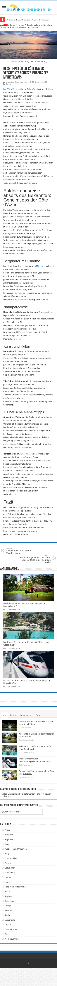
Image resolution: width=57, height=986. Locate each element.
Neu (4, 715)
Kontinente (10, 872)
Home (12, 25)
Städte (7, 915)
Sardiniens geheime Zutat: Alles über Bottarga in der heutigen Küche (35, 559)
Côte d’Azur (12, 89)
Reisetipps (9, 901)
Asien (7, 844)
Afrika (7, 830)
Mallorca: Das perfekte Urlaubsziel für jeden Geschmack (29, 20)
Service (8, 906)
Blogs (7, 853)
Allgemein (9, 835)
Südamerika (10, 920)
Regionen (9, 896)
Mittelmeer (41, 266)
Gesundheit (10, 868)
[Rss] (28, 963)
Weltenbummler (12, 939)
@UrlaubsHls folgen (10, 812)
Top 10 (8, 925)
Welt (7, 934)
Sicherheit (9, 910)
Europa (20, 25)
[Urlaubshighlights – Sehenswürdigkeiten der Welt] (28, 7)
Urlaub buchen (11, 929)
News (7, 882)
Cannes (42, 312)
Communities (11, 858)
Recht (7, 891)
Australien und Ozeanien (16, 849)
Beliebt (13, 715)
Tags (38, 715)
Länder (8, 877)
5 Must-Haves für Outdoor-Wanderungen (19, 550)
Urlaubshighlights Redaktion (16, 82)
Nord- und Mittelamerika (15, 887)
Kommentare (26, 715)
